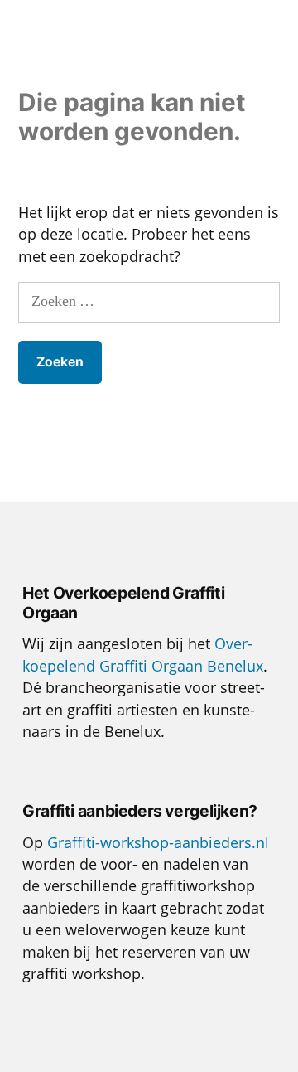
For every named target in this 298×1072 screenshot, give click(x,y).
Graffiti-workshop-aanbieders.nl (158, 842)
